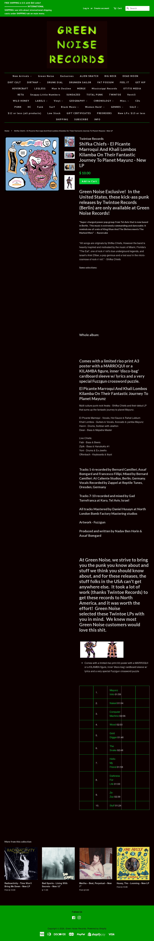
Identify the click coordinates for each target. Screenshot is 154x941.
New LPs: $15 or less (131, 113)
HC (29, 106)
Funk (40, 106)
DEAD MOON (130, 75)
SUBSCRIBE (81, 119)
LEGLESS (40, 88)
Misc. (123, 100)
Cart (120, 8)
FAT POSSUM (105, 82)
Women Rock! (94, 106)
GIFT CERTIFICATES (79, 113)
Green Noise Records (76, 928)
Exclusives (67, 75)
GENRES (116, 106)
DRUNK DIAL (55, 82)
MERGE (81, 88)
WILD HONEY (21, 100)
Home (7, 131)
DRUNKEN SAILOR (80, 82)
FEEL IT (124, 82)
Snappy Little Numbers (45, 94)
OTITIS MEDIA (132, 88)
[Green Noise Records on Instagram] (79, 918)
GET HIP (140, 82)
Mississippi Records (104, 88)
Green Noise (46, 75)
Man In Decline (61, 88)
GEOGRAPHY (77, 100)
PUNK (18, 106)
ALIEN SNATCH (89, 75)
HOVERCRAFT (20, 88)
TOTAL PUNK (94, 94)
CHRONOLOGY (103, 100)
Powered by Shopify (96, 928)
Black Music (69, 106)
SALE (133, 106)
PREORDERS (104, 113)
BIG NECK (111, 75)
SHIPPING (62, 119)
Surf (52, 106)
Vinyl (57, 100)
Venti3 (131, 94)
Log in (86, 8)
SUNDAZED (73, 94)
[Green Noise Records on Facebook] (73, 918)
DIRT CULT (14, 82)
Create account (101, 8)
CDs (137, 100)
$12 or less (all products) (24, 113)
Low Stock (53, 113)
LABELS (40, 100)
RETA (21, 94)
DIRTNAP (33, 82)
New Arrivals (21, 75)
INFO (97, 119)
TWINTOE (115, 94)
